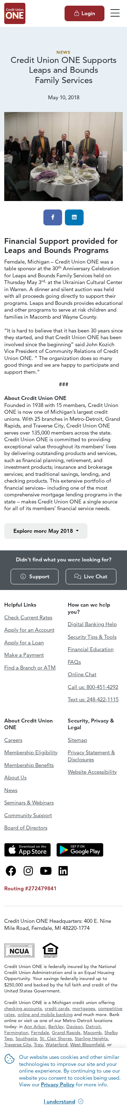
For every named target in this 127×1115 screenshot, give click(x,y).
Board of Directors (25, 827)
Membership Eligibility (31, 752)
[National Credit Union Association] (20, 949)
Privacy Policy (57, 1084)
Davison (74, 1026)
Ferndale (40, 1032)
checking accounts (23, 1008)
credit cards (57, 1008)
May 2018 (43, 530)
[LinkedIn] (63, 871)
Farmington (16, 1032)
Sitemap (77, 740)
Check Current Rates (28, 617)
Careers (13, 740)
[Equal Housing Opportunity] (51, 949)
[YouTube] (46, 871)
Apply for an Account (29, 629)
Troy (38, 1044)
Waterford (56, 1044)
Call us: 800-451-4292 (93, 687)
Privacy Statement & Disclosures (91, 756)
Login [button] (88, 13)
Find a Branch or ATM (30, 667)
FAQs (74, 662)
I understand (59, 1101)
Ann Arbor (35, 1026)
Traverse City (17, 1044)
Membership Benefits (29, 765)
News (63, 52)
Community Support (28, 815)
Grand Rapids (66, 1032)
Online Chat (82, 674)
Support (39, 576)
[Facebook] (11, 871)
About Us (15, 777)
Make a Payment (24, 654)
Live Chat (95, 576)
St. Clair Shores (56, 1038)
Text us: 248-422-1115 (93, 699)
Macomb (92, 1032)
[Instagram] (28, 871)
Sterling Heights (91, 1038)
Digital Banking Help (92, 624)
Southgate (26, 1038)
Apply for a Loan (24, 642)
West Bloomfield (87, 1044)
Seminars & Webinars (29, 802)
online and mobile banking (45, 1014)
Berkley (56, 1026)
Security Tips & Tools (92, 636)
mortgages (83, 1008)
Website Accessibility (92, 771)
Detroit (93, 1026)
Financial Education (91, 649)
